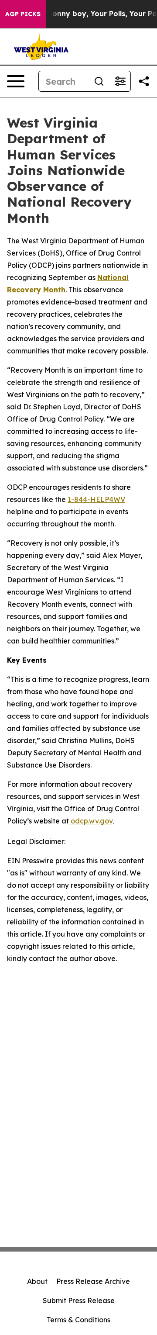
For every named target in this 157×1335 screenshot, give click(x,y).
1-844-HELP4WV (96, 499)
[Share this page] (144, 81)
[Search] (99, 81)
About (37, 1281)
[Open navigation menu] (15, 81)
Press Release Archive (93, 1281)
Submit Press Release (79, 1300)
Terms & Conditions (78, 1319)
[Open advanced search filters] (119, 81)
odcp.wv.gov (91, 820)
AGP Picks (23, 14)
